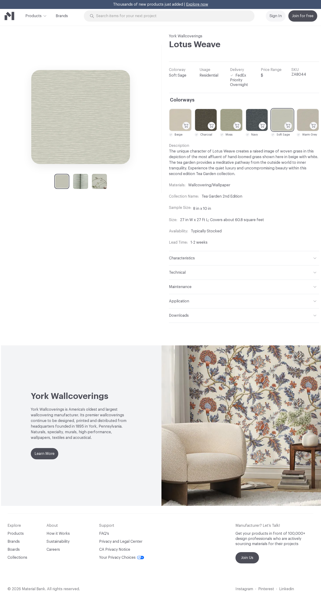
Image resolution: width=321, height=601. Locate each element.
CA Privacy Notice (114, 549)
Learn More (45, 454)
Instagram (244, 589)
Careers (53, 549)
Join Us (247, 558)
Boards (14, 549)
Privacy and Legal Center (120, 541)
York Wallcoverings (185, 36)
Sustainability (58, 541)
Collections (17, 557)
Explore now (197, 4)
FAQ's (104, 533)
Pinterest (266, 589)
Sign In (276, 16)
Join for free (302, 16)
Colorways (182, 100)
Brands (62, 16)
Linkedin (286, 589)
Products (33, 16)
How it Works (58, 533)
